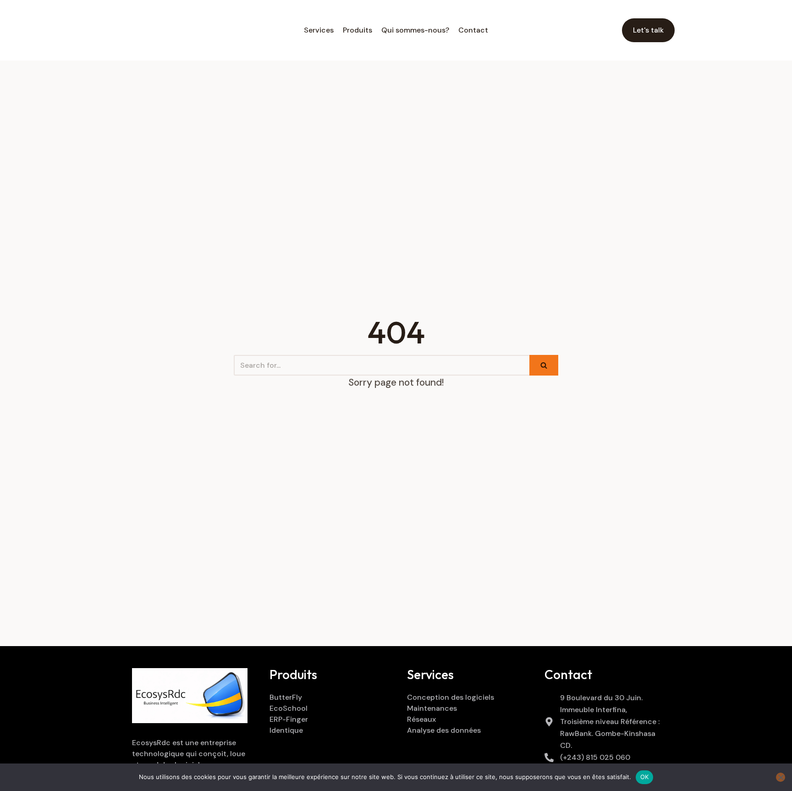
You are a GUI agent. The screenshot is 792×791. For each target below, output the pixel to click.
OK (644, 776)
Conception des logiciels (450, 697)
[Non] (780, 777)
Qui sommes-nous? (415, 30)
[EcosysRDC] (163, 30)
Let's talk (648, 30)
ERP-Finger (289, 719)
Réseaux (421, 719)
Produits (357, 30)
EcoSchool (289, 708)
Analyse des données (444, 730)
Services (319, 30)
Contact (473, 30)
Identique (286, 730)
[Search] (543, 365)
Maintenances (432, 708)
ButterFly (286, 697)
